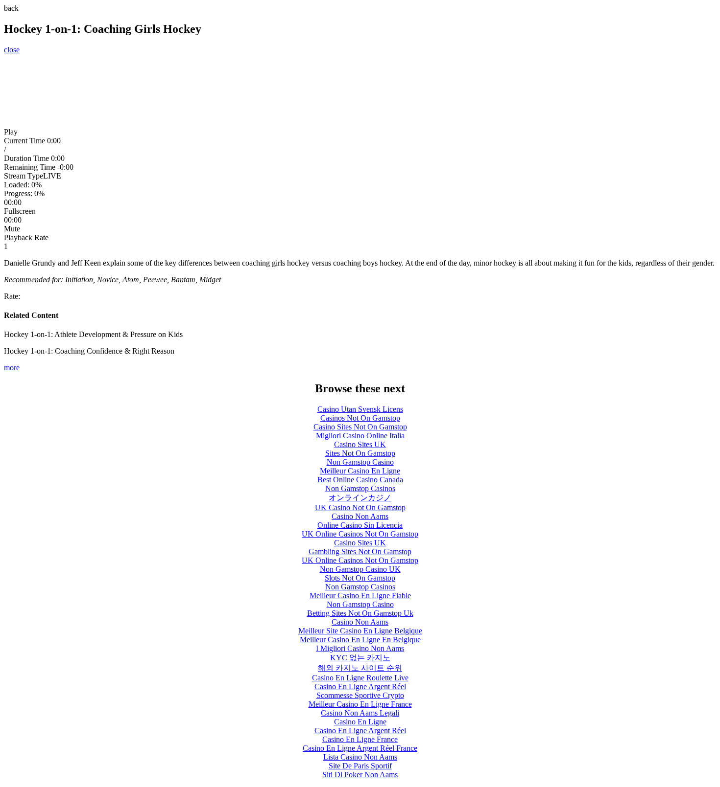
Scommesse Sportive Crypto (360, 695)
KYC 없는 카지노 (360, 657)
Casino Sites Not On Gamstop (360, 427)
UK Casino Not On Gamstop (360, 507)
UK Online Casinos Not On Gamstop (360, 534)
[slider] (360, 193)
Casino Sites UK (360, 444)
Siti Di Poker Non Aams (360, 774)
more (12, 367)
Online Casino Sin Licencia (360, 525)
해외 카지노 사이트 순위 (360, 668)
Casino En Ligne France (360, 739)
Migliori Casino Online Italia (360, 435)
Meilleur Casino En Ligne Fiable (360, 595)
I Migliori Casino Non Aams (360, 648)
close (12, 49)
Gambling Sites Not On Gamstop (360, 551)
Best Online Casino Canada (360, 479)
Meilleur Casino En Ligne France (360, 704)
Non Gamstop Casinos (360, 488)
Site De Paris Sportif (360, 766)
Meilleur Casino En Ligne (360, 471)
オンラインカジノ (360, 498)
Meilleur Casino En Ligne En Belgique (360, 639)
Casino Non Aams (360, 516)
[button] (360, 132)
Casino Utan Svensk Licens (360, 409)
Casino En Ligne (360, 722)
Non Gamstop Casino (360, 462)
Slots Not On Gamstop (360, 578)
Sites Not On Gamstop (360, 453)
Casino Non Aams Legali (360, 713)
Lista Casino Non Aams (360, 757)
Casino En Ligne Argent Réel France (360, 748)
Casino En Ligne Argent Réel (360, 686)
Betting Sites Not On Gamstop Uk (360, 613)
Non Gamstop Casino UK (360, 569)
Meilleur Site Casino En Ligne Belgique (360, 631)
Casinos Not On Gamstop (360, 418)
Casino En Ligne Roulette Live (360, 678)
